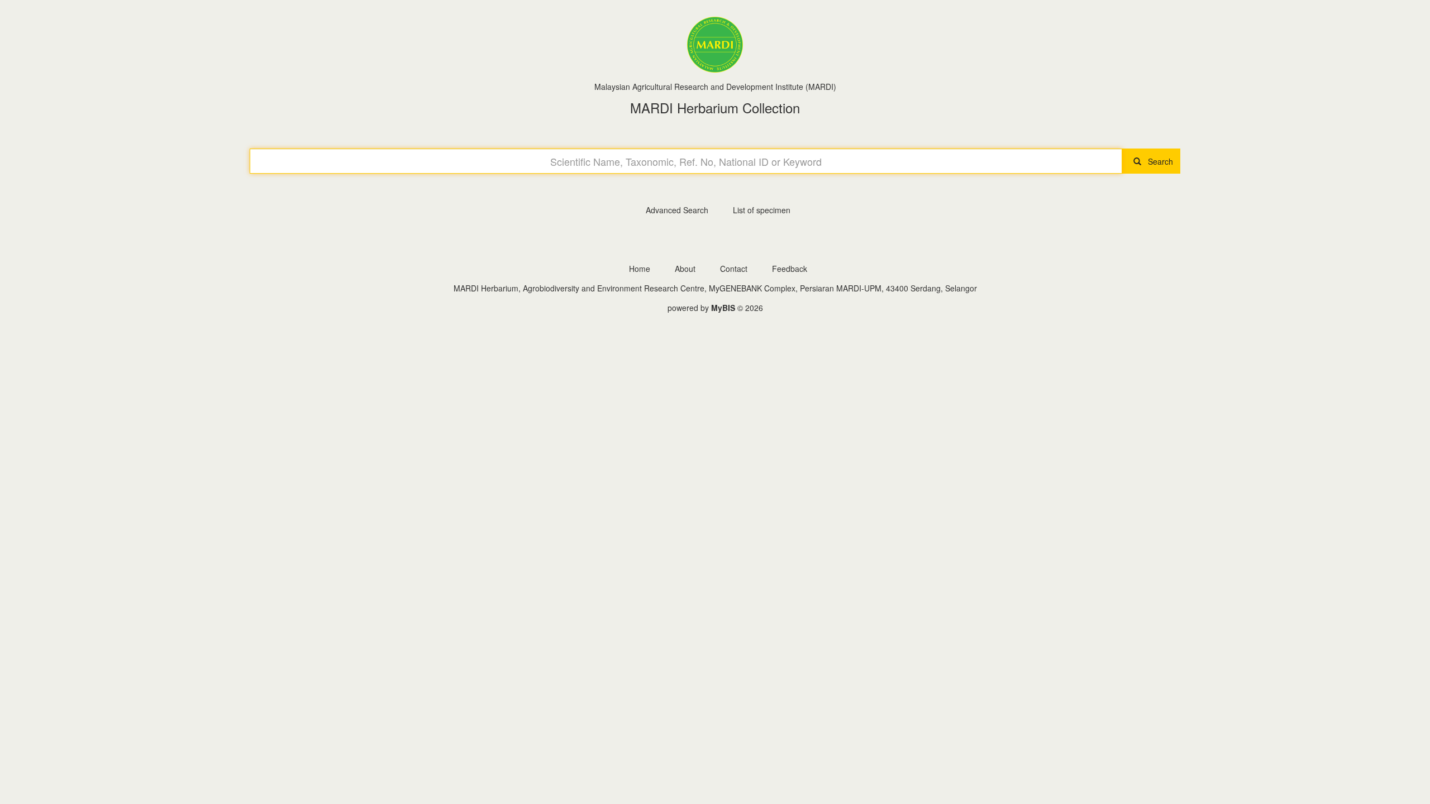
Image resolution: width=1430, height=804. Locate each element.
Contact (733, 268)
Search (1157, 161)
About (685, 268)
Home (639, 268)
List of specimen (761, 210)
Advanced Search (677, 210)
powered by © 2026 (715, 307)
